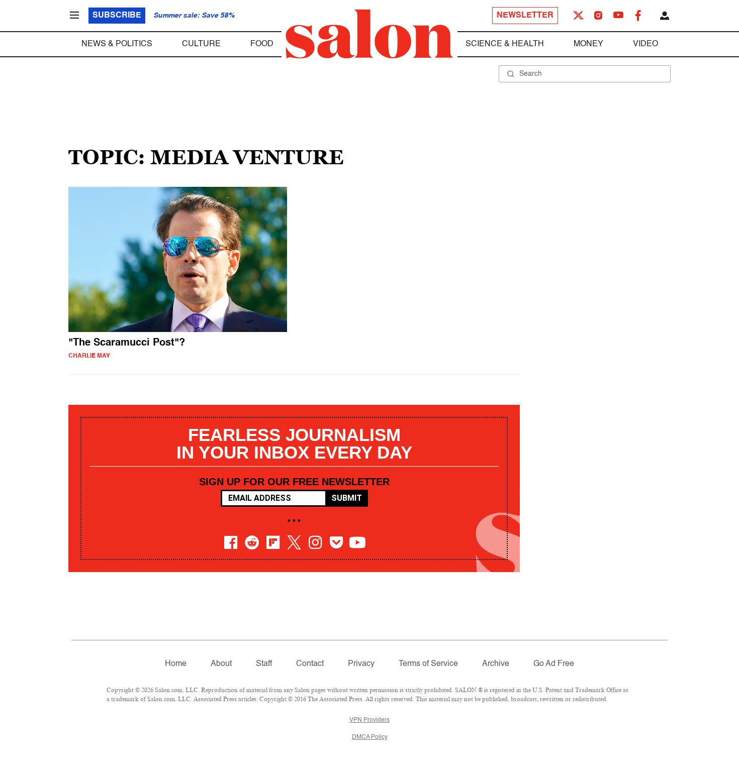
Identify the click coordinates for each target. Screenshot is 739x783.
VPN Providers (369, 720)
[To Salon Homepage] (369, 34)
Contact (310, 664)
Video (645, 44)
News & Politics (116, 44)
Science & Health (505, 44)
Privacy (361, 664)
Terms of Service (428, 664)
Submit (346, 498)
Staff (264, 664)
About (221, 664)
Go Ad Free (553, 664)
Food (261, 44)
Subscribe (117, 16)
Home (176, 664)
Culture (201, 44)
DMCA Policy (370, 737)
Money (588, 44)
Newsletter (525, 16)
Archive (495, 664)
